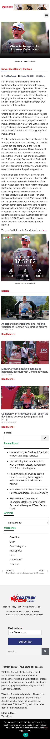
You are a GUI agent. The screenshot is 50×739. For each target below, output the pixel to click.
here (44, 230)
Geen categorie (18, 546)
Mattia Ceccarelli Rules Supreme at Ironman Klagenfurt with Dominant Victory (24, 370)
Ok (25, 735)
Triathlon (27, 69)
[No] (45, 728)
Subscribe (25, 641)
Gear (12, 541)
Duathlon (15, 537)
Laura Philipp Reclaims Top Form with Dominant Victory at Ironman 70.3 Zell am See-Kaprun (27, 465)
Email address (15, 628)
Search (8, 433)
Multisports (16, 550)
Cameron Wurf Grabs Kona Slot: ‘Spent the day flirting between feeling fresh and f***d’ (24, 416)
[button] (46, 15)
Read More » (8, 334)
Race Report (15, 69)
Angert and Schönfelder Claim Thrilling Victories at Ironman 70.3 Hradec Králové (24, 325)
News (4, 69)
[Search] (45, 438)
